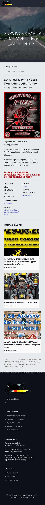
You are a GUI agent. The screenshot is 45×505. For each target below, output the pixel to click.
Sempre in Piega (12, 480)
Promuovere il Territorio (15, 419)
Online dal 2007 (12, 473)
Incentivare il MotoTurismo (16, 416)
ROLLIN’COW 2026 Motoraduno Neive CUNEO (21, 302)
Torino (24, 187)
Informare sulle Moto (14, 426)
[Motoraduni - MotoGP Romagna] (8, 3)
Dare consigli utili (13, 430)
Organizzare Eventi (13, 423)
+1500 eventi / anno (13, 477)
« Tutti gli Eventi (10, 66)
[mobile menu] (42, 3)
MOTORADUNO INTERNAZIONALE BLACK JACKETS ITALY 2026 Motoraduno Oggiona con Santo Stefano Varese (20, 261)
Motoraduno (8, 203)
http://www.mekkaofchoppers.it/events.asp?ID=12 (11, 212)
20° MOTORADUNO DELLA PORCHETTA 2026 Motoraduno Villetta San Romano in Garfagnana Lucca (22, 344)
